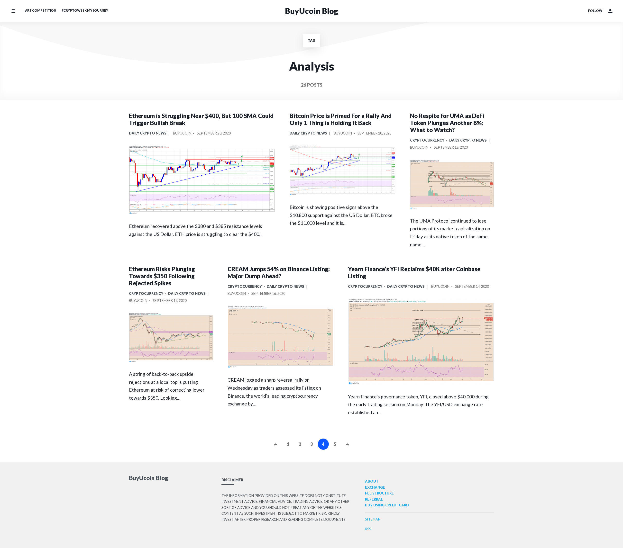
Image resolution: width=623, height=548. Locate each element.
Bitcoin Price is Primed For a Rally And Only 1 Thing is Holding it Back (341, 119)
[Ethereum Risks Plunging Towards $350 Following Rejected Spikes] (171, 337)
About (371, 481)
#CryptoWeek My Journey (85, 10)
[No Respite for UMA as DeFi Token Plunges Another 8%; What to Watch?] (452, 184)
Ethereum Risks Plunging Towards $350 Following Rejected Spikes (162, 276)
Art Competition (40, 10)
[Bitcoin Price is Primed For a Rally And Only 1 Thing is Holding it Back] (342, 170)
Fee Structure (379, 493)
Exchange (375, 487)
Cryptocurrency (427, 140)
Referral (374, 499)
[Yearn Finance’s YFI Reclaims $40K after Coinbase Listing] (421, 341)
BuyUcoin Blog (311, 11)
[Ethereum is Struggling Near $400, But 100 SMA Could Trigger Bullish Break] (202, 180)
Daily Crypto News (147, 133)
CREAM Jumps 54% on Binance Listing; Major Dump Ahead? (279, 272)
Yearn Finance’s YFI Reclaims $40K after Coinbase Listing (414, 272)
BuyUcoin (182, 133)
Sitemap (372, 519)
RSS (368, 529)
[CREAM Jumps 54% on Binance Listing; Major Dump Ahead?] (280, 337)
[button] (610, 11)
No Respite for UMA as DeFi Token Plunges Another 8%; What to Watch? (447, 122)
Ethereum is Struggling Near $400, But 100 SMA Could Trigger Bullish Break (201, 119)
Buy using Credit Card (387, 505)
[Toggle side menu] (13, 10)
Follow (595, 11)
